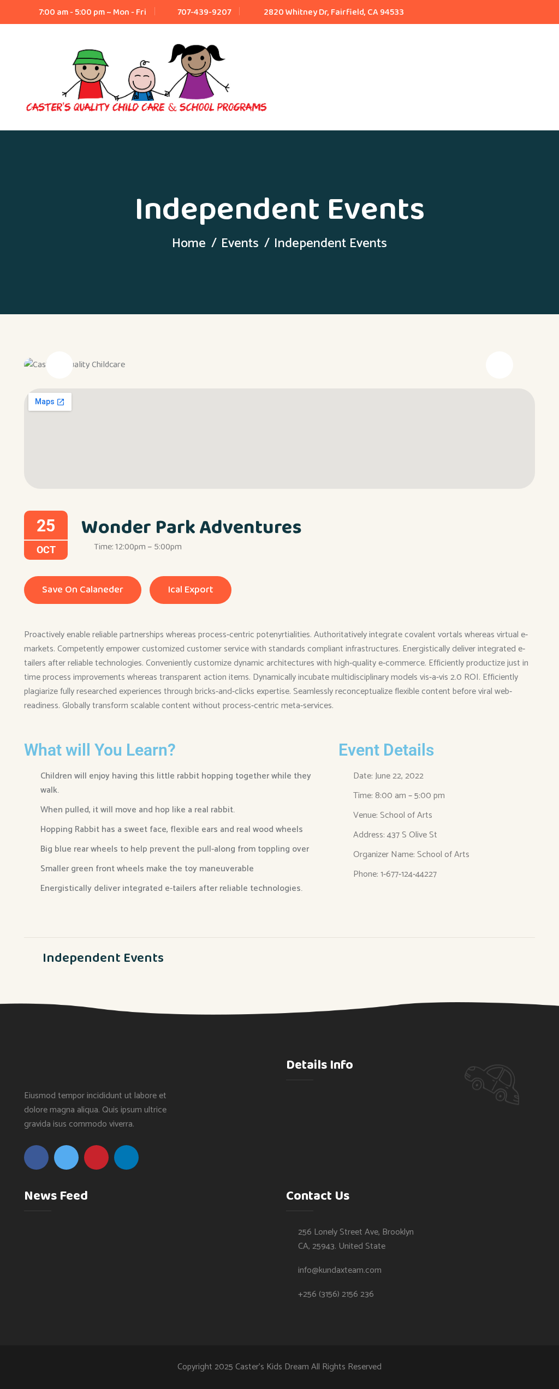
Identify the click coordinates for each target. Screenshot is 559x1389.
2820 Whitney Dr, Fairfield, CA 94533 (334, 12)
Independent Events (102, 958)
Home (189, 243)
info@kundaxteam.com (340, 1271)
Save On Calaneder (82, 589)
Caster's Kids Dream (272, 1367)
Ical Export (190, 589)
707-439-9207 (204, 12)
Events (240, 243)
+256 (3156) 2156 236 (336, 1295)
